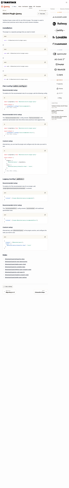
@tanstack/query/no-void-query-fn (15, 272)
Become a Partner (64, 9)
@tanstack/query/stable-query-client (15, 264)
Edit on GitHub (8, 286)
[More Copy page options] (47, 13)
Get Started (25, 6)
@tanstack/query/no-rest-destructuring (16, 261)
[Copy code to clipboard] (45, 36)
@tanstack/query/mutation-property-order (17, 275)
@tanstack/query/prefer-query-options (16, 277)
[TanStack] (8, 2)
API (34, 6)
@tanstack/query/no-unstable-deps (15, 267)
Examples (38, 6)
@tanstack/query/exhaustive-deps (15, 259)
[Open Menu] (66, 2)
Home (19, 6)
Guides (30, 6)
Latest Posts (55, 103)
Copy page (42, 13)
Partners (52, 9)
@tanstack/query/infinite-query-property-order (18, 269)
